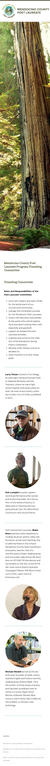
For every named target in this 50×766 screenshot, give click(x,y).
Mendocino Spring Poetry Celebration (18, 743)
